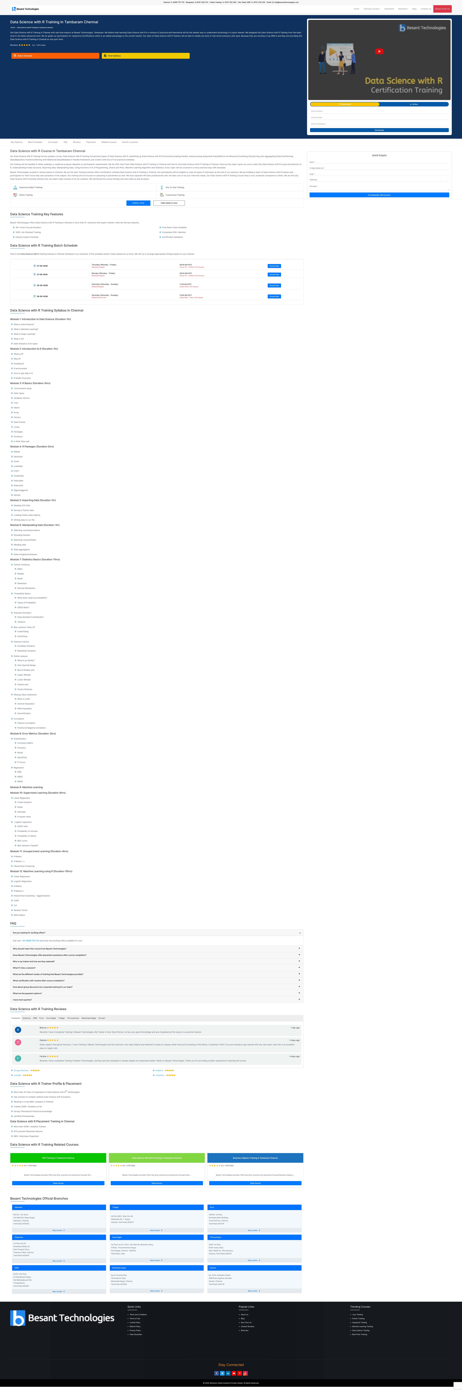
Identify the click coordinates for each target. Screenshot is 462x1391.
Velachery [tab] (26, 1018)
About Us (244, 1314)
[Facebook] (216, 1373)
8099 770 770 (178, 2)
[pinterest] (239, 1373)
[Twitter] (222, 1373)
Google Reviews (21, 1070)
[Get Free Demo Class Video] (379, 60)
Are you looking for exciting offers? (29, 932)
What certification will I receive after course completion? (38, 980)
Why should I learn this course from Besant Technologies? (39, 948)
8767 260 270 (202, 2)
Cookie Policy (135, 1322)
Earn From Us (443, 9)
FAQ (65, 142)
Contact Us (426, 9)
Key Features (16, 142)
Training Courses (371, 9)
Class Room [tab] (345, 104)
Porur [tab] (41, 1018)
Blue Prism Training (359, 1334)
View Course (58, 1183)
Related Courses (109, 142)
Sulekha (159, 1070)
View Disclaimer (136, 1334)
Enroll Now (138, 203)
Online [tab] (415, 104)
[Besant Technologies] (26, 9)
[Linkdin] (228, 1373)
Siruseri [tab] (101, 1018)
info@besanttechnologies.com (287, 2)
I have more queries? (22, 1000)
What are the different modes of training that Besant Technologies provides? (48, 974)
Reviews (76, 142)
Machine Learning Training (362, 1326)
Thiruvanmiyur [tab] (73, 1018)
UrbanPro (160, 1075)
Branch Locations (130, 142)
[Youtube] (234, 1373)
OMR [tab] (35, 1018)
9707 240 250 (259, 2)
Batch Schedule (24, 56)
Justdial (17, 1075)
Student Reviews (247, 1326)
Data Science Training (360, 1330)
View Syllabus (114, 56)
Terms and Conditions (138, 1314)
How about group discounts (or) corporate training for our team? (42, 987)
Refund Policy (135, 1326)
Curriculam (53, 142)
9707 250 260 (230, 2)
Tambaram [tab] (15, 1018)
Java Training (357, 1314)
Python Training (358, 1318)
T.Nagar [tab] (61, 1018)
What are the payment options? (27, 993)
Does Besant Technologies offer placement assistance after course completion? (49, 955)
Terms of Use (135, 1318)
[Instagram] (245, 1373)
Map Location (57, 1230)
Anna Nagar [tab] (51, 1018)
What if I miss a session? (24, 968)
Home (356, 9)
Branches (402, 9)
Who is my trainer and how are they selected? (34, 961)
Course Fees (274, 266)
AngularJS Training (359, 1322)
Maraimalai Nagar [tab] (89, 1018)
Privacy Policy (135, 1330)
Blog (414, 9)
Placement (389, 9)
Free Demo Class (169, 203)
